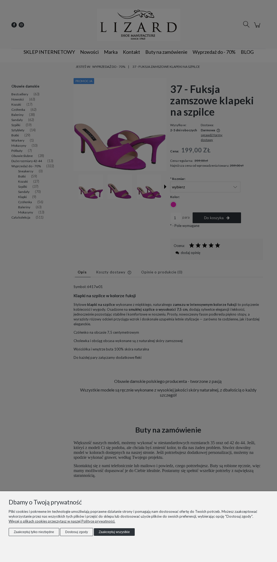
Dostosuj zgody (76, 532)
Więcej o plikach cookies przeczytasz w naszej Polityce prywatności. (62, 521)
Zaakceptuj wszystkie (114, 532)
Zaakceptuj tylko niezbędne (34, 532)
